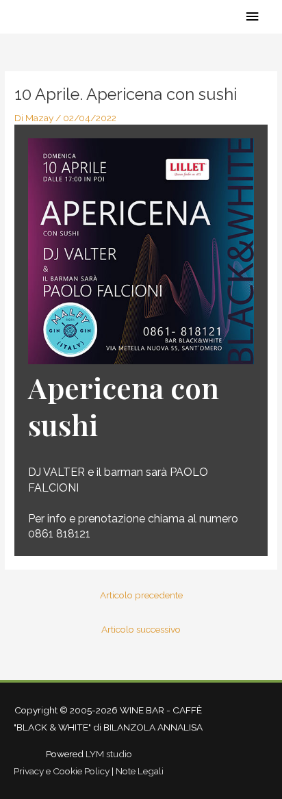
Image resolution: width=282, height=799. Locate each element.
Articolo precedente (141, 594)
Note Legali (140, 770)
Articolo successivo (141, 629)
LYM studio (109, 753)
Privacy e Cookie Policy (62, 770)
